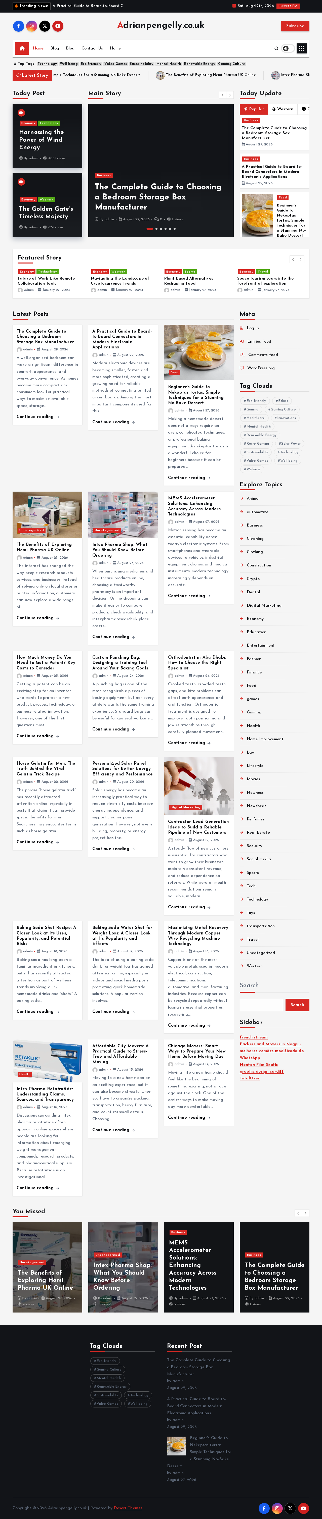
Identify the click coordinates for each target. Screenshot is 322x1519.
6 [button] (175, 229)
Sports (190, 271)
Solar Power (291, 444)
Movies (253, 779)
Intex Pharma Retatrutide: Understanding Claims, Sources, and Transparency (45, 1094)
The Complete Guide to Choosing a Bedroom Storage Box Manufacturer (274, 133)
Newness (255, 793)
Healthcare (256, 418)
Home (38, 48)
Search (249, 986)
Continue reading (36, 417)
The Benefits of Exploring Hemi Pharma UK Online (122, 75)
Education (256, 632)
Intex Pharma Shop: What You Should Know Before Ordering (245, 75)
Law (251, 753)
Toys (251, 913)
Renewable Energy (199, 64)
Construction (259, 565)
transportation (261, 926)
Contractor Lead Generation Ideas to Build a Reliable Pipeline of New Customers (198, 827)
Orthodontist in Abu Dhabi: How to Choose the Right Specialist (197, 662)
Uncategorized (31, 530)
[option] (161, 170)
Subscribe (295, 26)
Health (25, 1074)
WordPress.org (261, 368)
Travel (263, 271)
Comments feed (263, 355)
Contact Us (92, 48)
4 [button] (166, 229)
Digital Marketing (185, 807)
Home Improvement (265, 739)
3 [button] (161, 229)
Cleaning (255, 539)
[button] (222, 95)
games (253, 699)
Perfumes (255, 819)
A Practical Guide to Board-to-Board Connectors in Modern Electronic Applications (152, 197)
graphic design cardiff (262, 1072)
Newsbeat (256, 806)
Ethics (283, 401)
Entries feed (259, 342)
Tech (251, 886)
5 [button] (170, 229)
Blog (54, 48)
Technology (47, 64)
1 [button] (148, 229)
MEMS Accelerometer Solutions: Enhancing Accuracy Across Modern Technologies (129, 1265)
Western (47, 199)
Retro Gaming (258, 444)
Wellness (253, 469)
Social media (259, 859)
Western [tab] (285, 109)
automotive (257, 512)
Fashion (254, 659)
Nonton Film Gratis (259, 1065)
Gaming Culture (231, 64)
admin (33, 158)
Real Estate (258, 833)
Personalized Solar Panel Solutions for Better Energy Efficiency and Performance (122, 768)
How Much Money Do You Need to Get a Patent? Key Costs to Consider (46, 662)
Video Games (115, 64)
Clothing (255, 552)
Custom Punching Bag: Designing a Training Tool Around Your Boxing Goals (120, 662)
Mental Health (168, 64)
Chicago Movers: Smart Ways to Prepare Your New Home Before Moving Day (197, 1051)
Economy (28, 123)
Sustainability (141, 64)
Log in (253, 328)
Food (283, 197)
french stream (254, 1037)
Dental (253, 592)
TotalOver (250, 1078)
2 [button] (154, 229)
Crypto (253, 579)
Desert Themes (128, 1508)
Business (104, 175)
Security (254, 846)
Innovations (286, 418)
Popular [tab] (256, 109)
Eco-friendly (91, 64)
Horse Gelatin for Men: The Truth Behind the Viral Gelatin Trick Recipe (46, 768)
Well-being (69, 64)
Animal (253, 499)
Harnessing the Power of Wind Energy (41, 140)
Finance (254, 672)
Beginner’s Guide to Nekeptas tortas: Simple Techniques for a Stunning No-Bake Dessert (291, 220)
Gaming (253, 409)
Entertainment (261, 646)
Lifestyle (255, 766)
